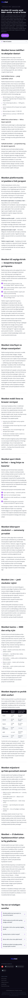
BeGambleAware (19, 966)
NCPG (4, 970)
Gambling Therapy (9, 966)
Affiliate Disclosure (4, 982)
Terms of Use (3, 980)
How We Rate (3, 984)
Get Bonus (5, 35)
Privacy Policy (3, 978)
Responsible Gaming (5, 986)
